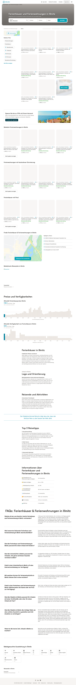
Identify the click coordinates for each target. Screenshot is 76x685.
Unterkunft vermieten (53, 1)
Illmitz (22, 28)
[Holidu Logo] (9, 2)
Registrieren (66, 1)
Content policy (50, 682)
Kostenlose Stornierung (10, 60)
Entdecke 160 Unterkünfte (23, 258)
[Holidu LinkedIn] (38, 680)
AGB (39, 682)
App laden (45, 1)
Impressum (35, 682)
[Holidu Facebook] (40, 680)
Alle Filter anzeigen (8, 63)
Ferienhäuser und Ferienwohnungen (10, 28)
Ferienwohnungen (9, 40)
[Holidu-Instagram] (36, 680)
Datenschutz (43, 682)
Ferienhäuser (8, 44)
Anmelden (61, 1)
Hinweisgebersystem (58, 682)
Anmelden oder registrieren (11, 120)
